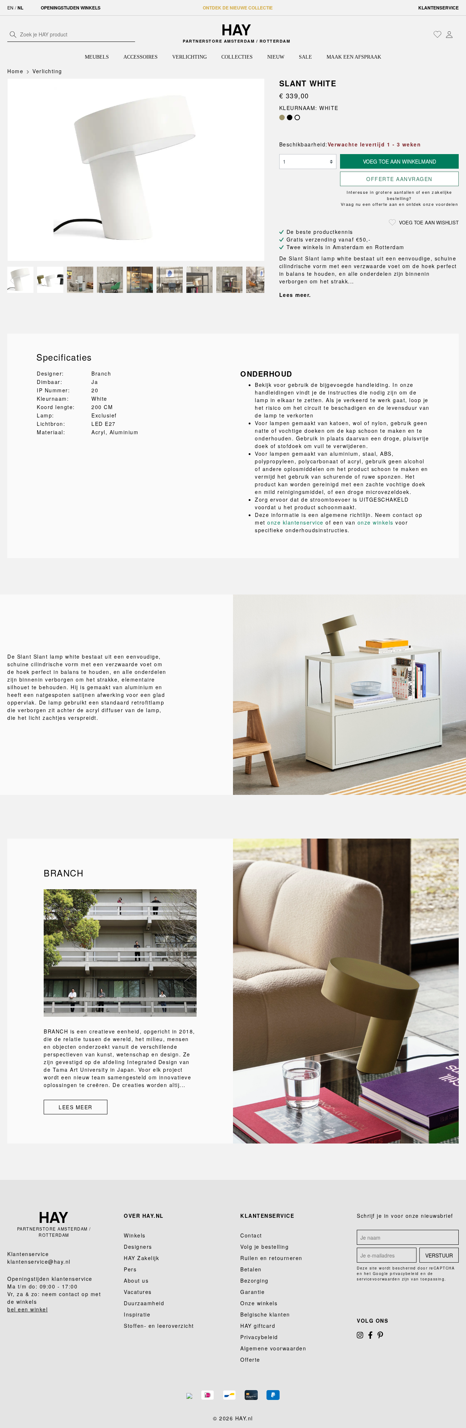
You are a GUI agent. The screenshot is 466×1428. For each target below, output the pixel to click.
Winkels (135, 1235)
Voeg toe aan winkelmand (399, 161)
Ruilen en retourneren (271, 1258)
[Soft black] (289, 117)
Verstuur (439, 1255)
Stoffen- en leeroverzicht (159, 1325)
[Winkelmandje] (457, 35)
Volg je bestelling (264, 1246)
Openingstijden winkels (70, 7)
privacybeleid (404, 1273)
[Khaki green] (282, 117)
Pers (130, 1269)
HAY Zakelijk (141, 1258)
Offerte (250, 1359)
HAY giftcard (257, 1325)
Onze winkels (258, 1303)
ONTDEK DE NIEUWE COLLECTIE (238, 7)
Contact (251, 1235)
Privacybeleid (259, 1337)
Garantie (252, 1291)
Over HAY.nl (144, 1215)
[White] (297, 117)
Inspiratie (137, 1314)
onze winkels (376, 522)
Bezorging (254, 1280)
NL (20, 7)
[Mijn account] (449, 34)
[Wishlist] (437, 34)
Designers (138, 1246)
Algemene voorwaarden (273, 1348)
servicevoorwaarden (378, 1279)
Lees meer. (295, 294)
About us (136, 1280)
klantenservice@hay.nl (39, 1261)
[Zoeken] (13, 34)
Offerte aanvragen (399, 179)
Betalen (251, 1269)
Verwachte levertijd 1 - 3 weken (374, 144)
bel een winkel (27, 1309)
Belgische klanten (265, 1314)
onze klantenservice (295, 522)
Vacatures (138, 1291)
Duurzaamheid (144, 1303)
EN (10, 7)
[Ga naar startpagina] (237, 29)
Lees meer (75, 1107)
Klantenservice (438, 7)
